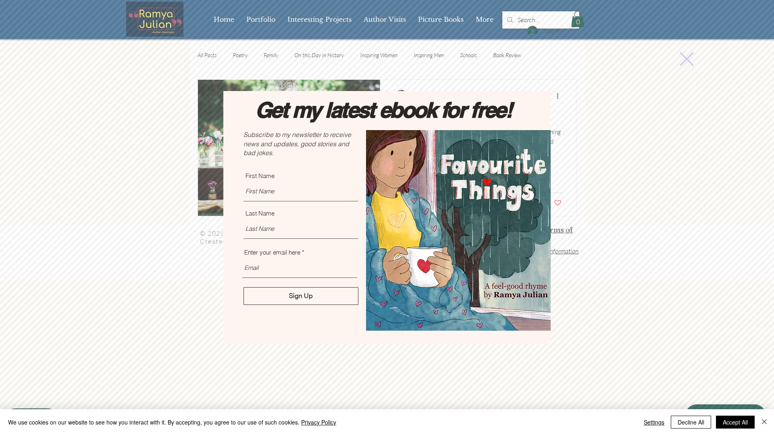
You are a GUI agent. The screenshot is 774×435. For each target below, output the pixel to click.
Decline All (691, 422)
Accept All (735, 422)
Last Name (260, 213)
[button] (687, 59)
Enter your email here (272, 252)
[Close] (764, 422)
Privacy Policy (318, 422)
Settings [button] (654, 422)
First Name (260, 176)
